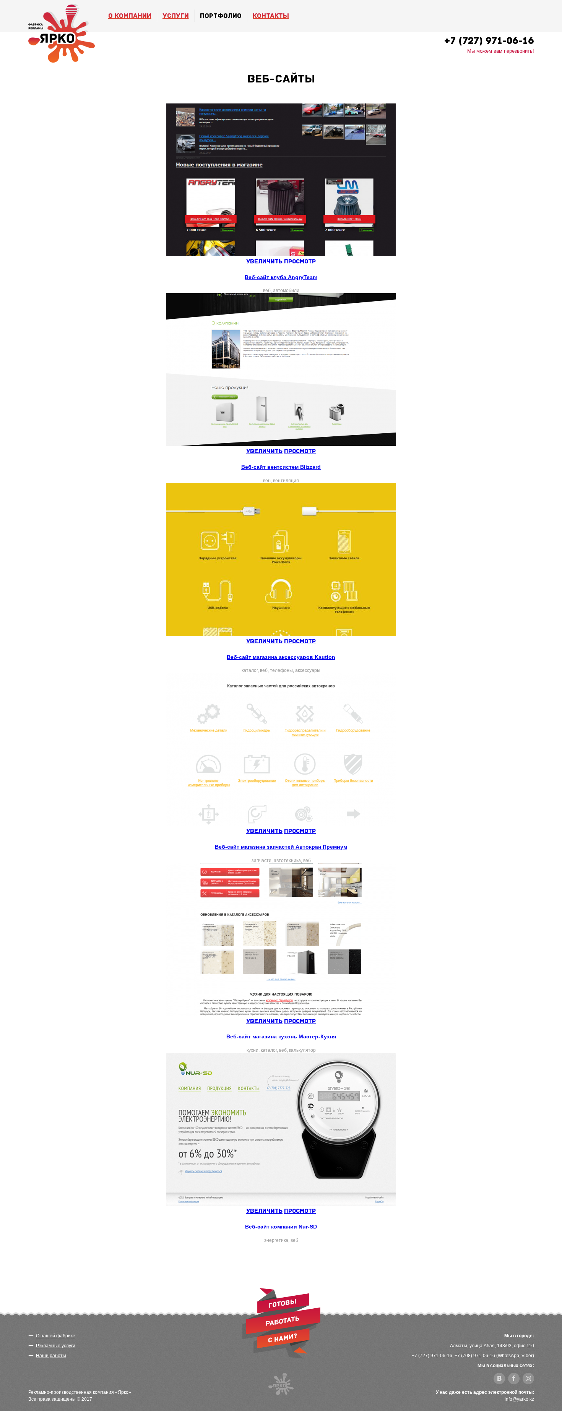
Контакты (271, 15)
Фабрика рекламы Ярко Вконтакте (499, 1378)
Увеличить (264, 261)
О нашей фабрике (55, 1335)
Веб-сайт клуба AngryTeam (281, 277)
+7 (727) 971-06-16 (489, 40)
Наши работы (51, 1355)
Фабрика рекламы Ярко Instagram (528, 1378)
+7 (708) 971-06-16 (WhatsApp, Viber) (494, 1355)
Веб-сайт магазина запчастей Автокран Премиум (281, 847)
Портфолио (221, 15)
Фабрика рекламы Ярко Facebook (514, 1378)
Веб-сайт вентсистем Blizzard (281, 467)
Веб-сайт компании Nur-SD (281, 1227)
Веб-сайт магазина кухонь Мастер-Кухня (281, 1036)
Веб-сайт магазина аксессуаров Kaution (281, 657)
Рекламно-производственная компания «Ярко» (79, 1392)
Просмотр (300, 261)
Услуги (175, 15)
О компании (129, 15)
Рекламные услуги (55, 1345)
